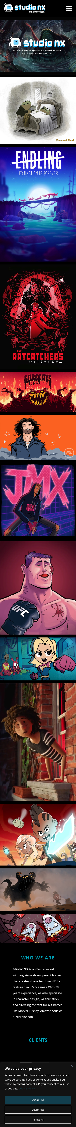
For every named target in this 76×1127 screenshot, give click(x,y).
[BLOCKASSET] (38, 588)
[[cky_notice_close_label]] (72, 1066)
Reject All (38, 1119)
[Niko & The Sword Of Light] (38, 835)
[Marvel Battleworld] (38, 658)
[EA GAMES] (38, 437)
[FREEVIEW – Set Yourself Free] (38, 742)
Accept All (38, 1099)
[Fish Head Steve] (38, 928)
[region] (38, 1095)
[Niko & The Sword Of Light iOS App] (38, 890)
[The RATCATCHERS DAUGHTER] (38, 316)
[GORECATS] (38, 392)
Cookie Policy (27, 1088)
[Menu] (69, 8)
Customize (38, 1109)
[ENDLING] (38, 204)
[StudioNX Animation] (25, 15)
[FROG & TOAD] (38, 110)
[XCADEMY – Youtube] (38, 500)
